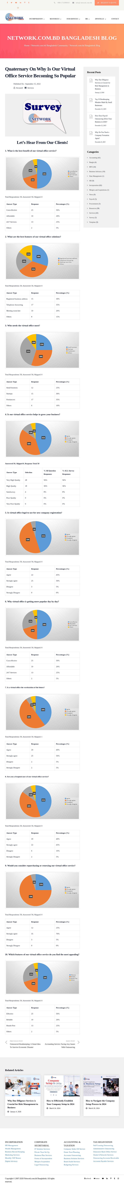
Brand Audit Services (72, 1162)
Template (92, 222)
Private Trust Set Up (42, 1152)
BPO (91, 167)
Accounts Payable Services (103, 1161)
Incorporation (36, 19)
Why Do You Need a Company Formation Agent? (102, 135)
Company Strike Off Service (74, 1149)
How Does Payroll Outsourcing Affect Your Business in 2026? (103, 119)
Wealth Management (13, 1149)
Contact (115, 19)
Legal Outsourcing (42, 1165)
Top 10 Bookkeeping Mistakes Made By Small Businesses (103, 102)
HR (86, 19)
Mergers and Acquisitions (98, 190)
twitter (11, 2)
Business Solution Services (74, 1158)
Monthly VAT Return (13, 1158)
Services (30, 88)
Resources (54, 19)
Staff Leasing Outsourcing (103, 1145)
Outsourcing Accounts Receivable (106, 1158)
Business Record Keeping (15, 1152)
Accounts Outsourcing (72, 1155)
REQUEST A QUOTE (108, 3)
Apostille (99, 19)
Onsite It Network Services (103, 1155)
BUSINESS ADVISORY (14, 19)
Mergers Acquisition (42, 1162)
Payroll (91, 199)
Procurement (93, 204)
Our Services (72, 19)
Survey (91, 218)
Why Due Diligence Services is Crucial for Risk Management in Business (102, 84)
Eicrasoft (19, 88)
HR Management (11, 1145)
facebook (7, 2)
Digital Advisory (11, 1161)
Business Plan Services (43, 1155)
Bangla (91, 162)
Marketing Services (12, 1155)
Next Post (60, 1044)
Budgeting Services (71, 1165)
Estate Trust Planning (72, 1152)
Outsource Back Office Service (105, 1152)
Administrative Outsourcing (103, 1149)
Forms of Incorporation (43, 1158)
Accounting (93, 158)
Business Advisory (95, 171)
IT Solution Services (42, 1149)
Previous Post (25, 1044)
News (91, 194)
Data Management (95, 176)
